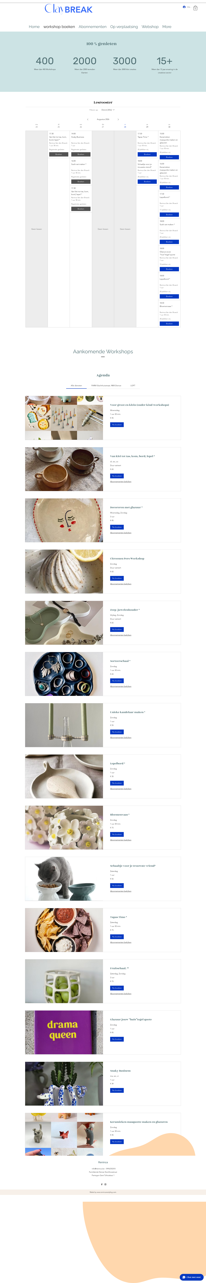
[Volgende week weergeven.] (118, 119)
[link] (76, 385)
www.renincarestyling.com (106, 1192)
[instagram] (105, 1184)
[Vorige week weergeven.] (87, 119)
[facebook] (102, 1184)
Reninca (103, 1162)
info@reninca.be (98, 1169)
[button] (195, 7)
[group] (37, 225)
